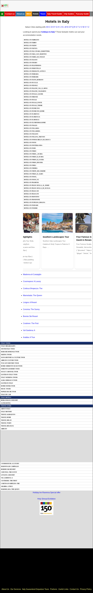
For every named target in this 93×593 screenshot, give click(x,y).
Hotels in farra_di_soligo (34, 57)
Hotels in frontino (31, 197)
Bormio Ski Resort (30, 316)
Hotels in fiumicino (32, 108)
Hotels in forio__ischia (33, 154)
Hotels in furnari (31, 205)
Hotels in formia (30, 168)
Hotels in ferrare (31, 77)
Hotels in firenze (31, 97)
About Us (5, 589)
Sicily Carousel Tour (9, 372)
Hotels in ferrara (31, 74)
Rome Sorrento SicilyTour (11, 366)
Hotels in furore (31, 208)
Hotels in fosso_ (30, 177)
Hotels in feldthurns (32, 65)
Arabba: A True (29, 337)
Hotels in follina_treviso (34, 137)
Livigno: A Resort (30, 302)
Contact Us (74, 589)
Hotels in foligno (31, 134)
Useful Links (63, 589)
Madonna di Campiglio (32, 274)
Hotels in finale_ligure (33, 94)
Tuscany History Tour (10, 363)
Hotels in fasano (30, 60)
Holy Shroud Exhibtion (46, 499)
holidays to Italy (48, 32)
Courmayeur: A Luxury (32, 281)
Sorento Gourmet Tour (10, 369)
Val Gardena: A (29, 330)
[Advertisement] (51, 6)
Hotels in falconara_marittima (37, 51)
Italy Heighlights (8, 346)
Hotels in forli (30, 165)
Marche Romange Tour (10, 352)
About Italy (5, 409)
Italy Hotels (6, 397)
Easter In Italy (7, 383)
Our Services (15, 589)
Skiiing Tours (6, 354)
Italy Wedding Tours (9, 377)
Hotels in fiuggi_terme (33, 105)
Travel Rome (6, 417)
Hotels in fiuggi (30, 100)
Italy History (6, 411)
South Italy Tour (8, 349)
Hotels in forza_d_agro (33, 174)
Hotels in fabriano (31, 40)
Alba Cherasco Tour (9, 380)
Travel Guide (6, 406)
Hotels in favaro (30, 62)
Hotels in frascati (31, 191)
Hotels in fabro (30, 42)
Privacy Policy (86, 589)
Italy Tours (5, 343)
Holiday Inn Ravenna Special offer (46, 492)
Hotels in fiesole (31, 85)
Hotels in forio (30, 151)
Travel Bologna (7, 426)
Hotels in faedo (30, 45)
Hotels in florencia (32, 117)
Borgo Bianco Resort (9, 400)
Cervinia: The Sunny (31, 309)
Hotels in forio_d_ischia (34, 157)
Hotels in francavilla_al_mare (36, 185)
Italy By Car (6, 394)
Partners (53, 589)
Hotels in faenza (30, 48)
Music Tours (6, 389)
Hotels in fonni (30, 142)
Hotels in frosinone (32, 199)
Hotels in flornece (31, 120)
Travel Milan (6, 420)
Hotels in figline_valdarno (35, 91)
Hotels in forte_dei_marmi (34, 171)
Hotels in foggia (30, 125)
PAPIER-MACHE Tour (8, 391)
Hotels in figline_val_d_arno (35, 88)
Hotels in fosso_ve (31, 179)
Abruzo (4, 429)
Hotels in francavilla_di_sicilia (37, 188)
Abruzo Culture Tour (9, 360)
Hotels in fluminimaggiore (35, 122)
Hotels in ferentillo (32, 68)
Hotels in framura (31, 182)
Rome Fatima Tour (8, 386)
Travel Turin (6, 423)
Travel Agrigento (8, 414)
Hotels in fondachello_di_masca (37, 139)
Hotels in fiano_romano (33, 80)
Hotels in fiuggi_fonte (33, 102)
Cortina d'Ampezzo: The (32, 288)
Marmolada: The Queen (32, 295)
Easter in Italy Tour (9, 374)
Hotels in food (30, 148)
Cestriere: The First (30, 323)
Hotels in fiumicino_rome (34, 111)
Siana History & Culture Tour (13, 357)
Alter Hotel (6, 403)
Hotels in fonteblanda (33, 145)
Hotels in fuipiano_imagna (34, 202)
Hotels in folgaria (31, 128)
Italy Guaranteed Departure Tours (35, 589)
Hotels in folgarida (32, 131)
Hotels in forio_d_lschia (34, 159)
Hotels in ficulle (31, 82)
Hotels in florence (31, 114)
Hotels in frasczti (31, 194)
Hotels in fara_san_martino (35, 54)
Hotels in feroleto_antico (34, 71)
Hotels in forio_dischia (33, 162)
